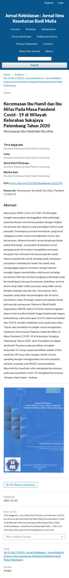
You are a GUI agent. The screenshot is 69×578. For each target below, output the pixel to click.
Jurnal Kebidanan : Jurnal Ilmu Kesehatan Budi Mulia (34, 18)
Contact (48, 43)
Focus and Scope (21, 36)
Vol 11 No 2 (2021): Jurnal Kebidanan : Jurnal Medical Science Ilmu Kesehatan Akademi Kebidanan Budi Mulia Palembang (33, 82)
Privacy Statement (27, 43)
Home (7, 74)
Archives (31, 29)
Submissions (48, 29)
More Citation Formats (18, 536)
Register (49, 2)
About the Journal (29, 51)
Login (60, 2)
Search (34, 65)
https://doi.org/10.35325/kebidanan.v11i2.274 (36, 183)
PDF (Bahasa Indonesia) (22, 484)
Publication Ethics (47, 36)
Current (15, 29)
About (49, 51)
